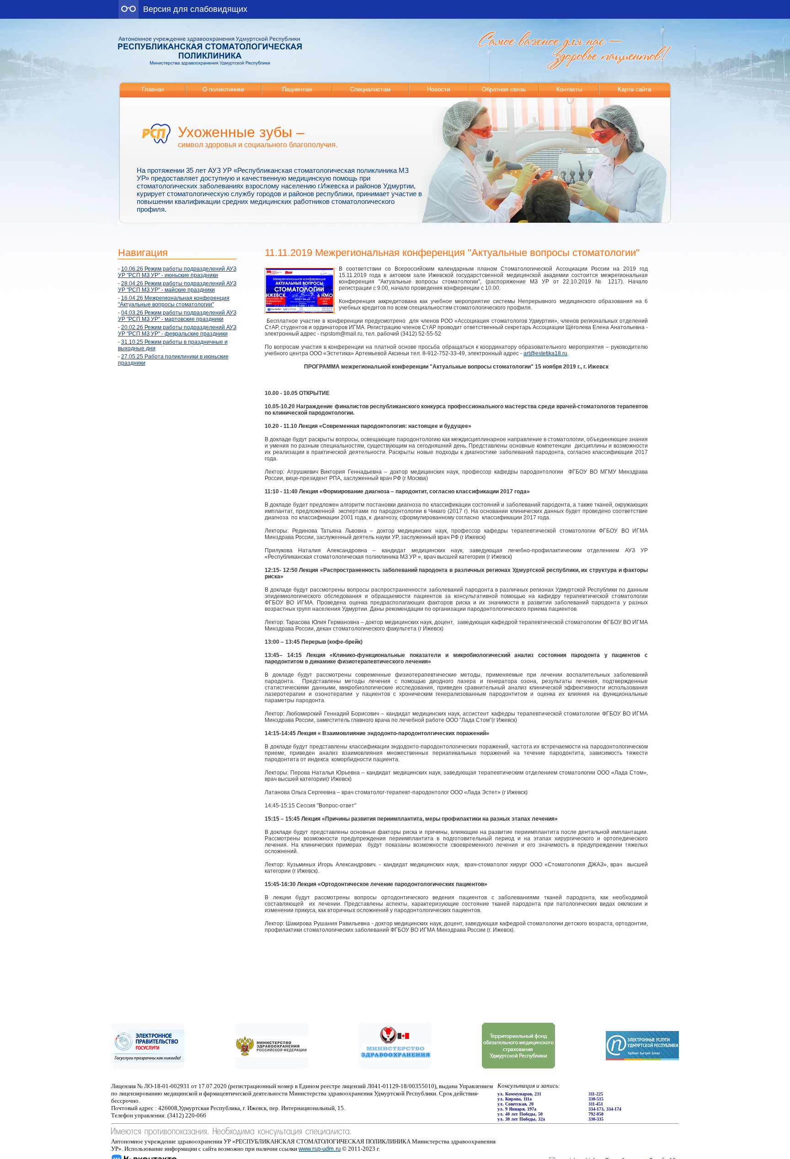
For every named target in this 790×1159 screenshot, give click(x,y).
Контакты (569, 89)
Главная (153, 89)
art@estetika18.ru (545, 353)
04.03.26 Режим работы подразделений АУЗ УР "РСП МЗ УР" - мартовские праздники (177, 316)
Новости (438, 89)
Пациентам (297, 89)
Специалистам (370, 89)
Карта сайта (634, 89)
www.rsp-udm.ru (320, 1148)
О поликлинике (223, 89)
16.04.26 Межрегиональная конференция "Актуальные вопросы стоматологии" (174, 301)
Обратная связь (504, 89)
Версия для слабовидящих (195, 9)
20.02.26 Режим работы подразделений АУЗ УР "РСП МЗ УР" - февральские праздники (177, 330)
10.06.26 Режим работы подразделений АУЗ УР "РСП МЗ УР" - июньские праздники (177, 272)
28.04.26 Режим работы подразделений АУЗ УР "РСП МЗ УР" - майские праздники (177, 286)
